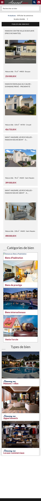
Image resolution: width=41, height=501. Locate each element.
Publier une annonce (20, 24)
